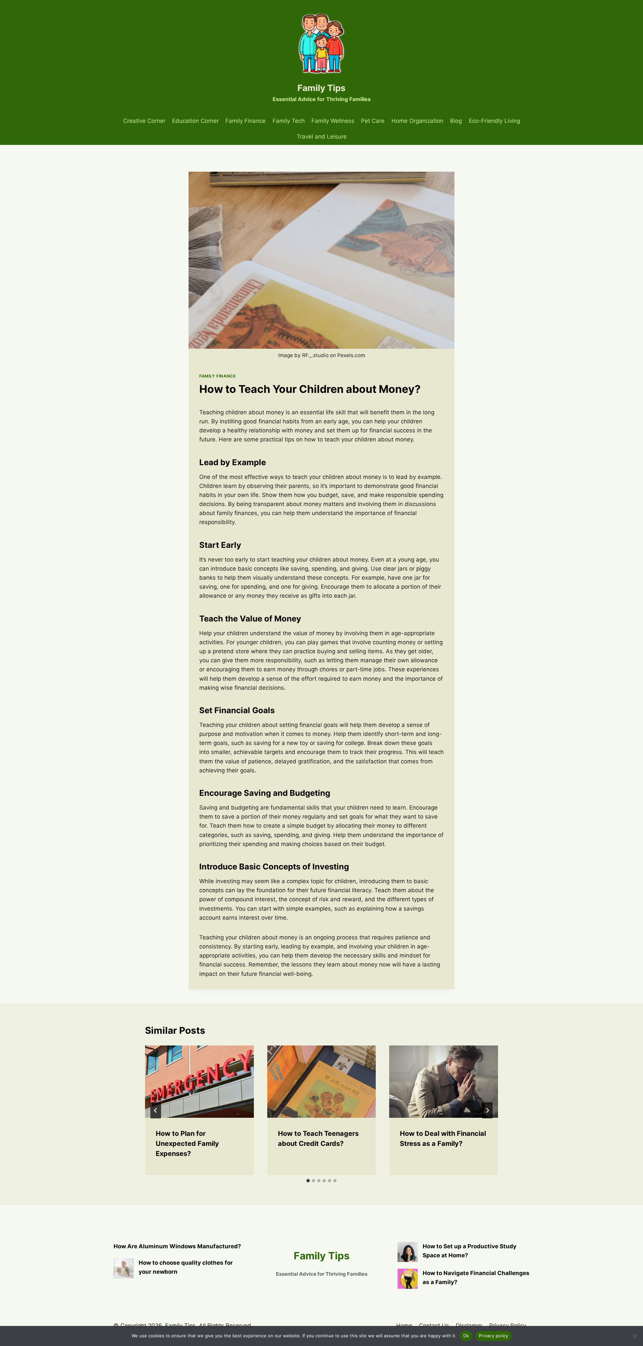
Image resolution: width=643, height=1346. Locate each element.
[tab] (308, 1180)
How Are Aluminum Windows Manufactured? (177, 1246)
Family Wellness (332, 120)
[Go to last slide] (155, 1110)
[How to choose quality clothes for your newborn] (124, 1268)
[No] (634, 1336)
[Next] (487, 1110)
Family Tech (289, 120)
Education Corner (195, 120)
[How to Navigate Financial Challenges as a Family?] (408, 1279)
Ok (466, 1335)
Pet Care (372, 120)
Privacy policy (493, 1335)
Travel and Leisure (322, 136)
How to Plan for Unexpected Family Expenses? (187, 1143)
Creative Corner (144, 120)
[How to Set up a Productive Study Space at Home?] (408, 1252)
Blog (456, 120)
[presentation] (199, 1081)
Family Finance (245, 120)
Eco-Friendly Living (494, 120)
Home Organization (417, 120)
